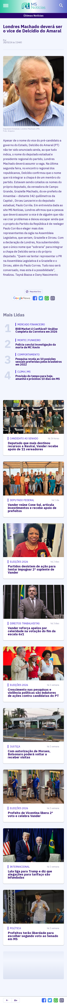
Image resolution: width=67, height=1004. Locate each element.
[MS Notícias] (33, 6)
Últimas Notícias (33, 15)
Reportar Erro (35, 291)
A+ (15, 1000)
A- (7, 1000)
